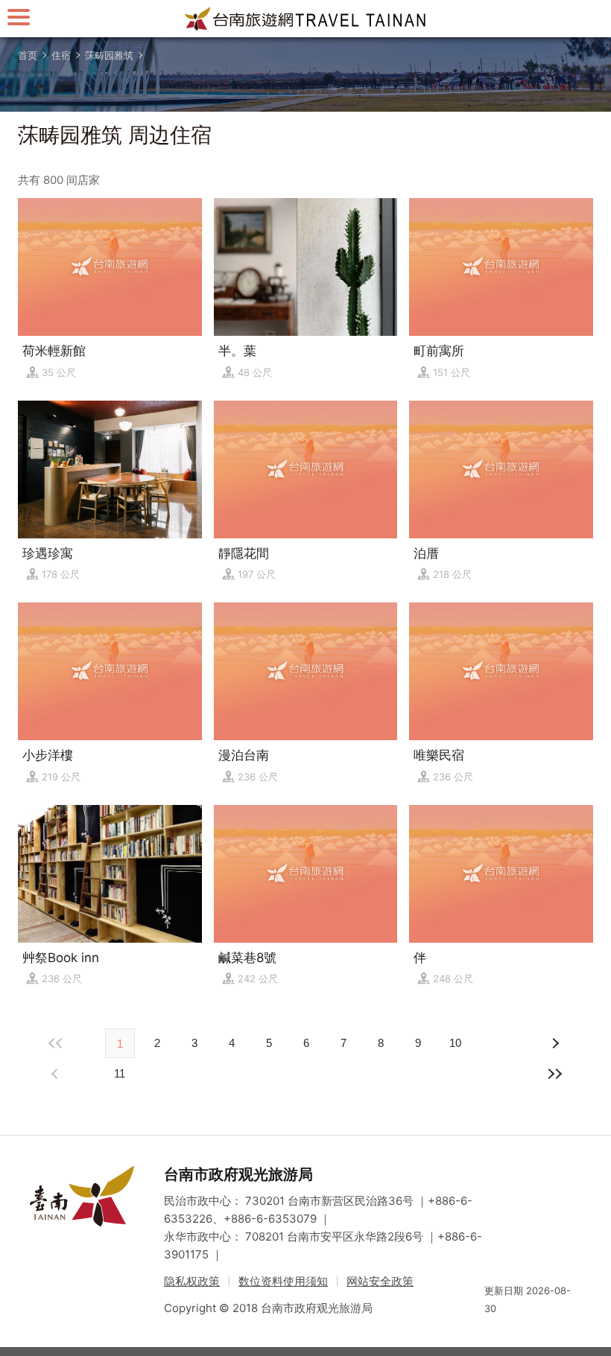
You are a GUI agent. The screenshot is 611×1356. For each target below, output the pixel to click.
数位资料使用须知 (283, 1281)
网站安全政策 (380, 1281)
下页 (57, 1074)
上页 (554, 1043)
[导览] (18, 17)
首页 (27, 55)
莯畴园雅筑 (109, 55)
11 (119, 1073)
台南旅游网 (305, 19)
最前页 (57, 1043)
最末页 (554, 1074)
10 (455, 1043)
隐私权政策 (192, 1281)
